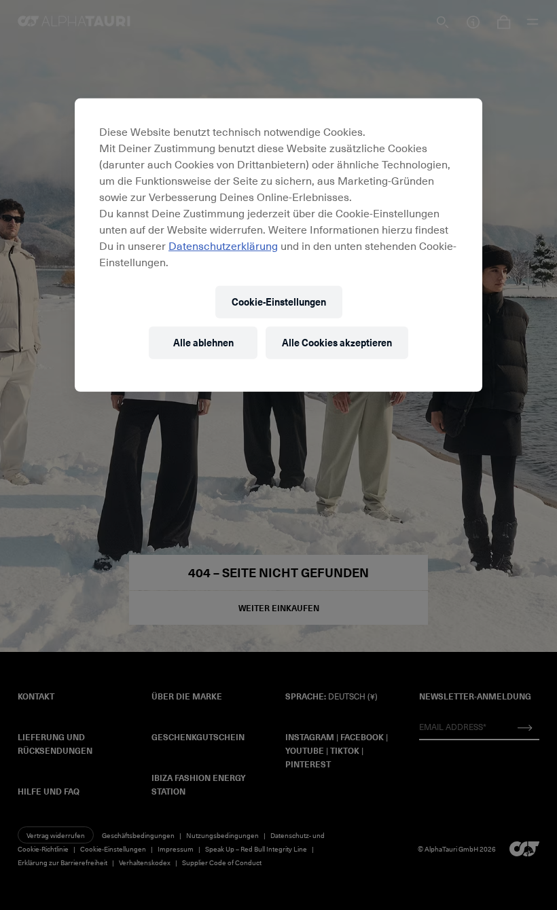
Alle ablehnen (203, 342)
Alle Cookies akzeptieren (337, 342)
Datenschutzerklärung (223, 245)
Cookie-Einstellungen (279, 302)
